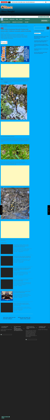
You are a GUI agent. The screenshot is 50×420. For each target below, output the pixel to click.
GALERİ (26, 22)
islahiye (24, 239)
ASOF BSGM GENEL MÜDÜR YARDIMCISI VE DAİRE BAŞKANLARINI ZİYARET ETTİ (22, 257)
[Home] (2, 19)
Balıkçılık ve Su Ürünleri (17, 22)
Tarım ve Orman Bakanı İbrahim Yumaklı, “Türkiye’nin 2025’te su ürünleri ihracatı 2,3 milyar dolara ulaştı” (21, 304)
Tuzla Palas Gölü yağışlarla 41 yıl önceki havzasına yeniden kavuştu (21, 280)
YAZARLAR (27, 19)
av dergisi (6, 239)
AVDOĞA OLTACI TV (5, 22)
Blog (17, 19)
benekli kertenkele (10, 239)
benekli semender (16, 239)
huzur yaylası (20, 239)
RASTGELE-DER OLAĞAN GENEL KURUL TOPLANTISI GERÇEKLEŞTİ (22, 292)
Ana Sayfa (6, 19)
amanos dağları (3, 239)
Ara (34, 25)
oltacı (26, 239)
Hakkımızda (12, 19)
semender (4, 240)
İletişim (20, 19)
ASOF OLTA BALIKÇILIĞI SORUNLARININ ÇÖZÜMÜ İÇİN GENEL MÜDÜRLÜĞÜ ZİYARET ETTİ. (22, 269)
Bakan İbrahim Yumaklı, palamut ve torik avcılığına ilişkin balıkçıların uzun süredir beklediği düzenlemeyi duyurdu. (21, 245)
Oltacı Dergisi (8, 11)
